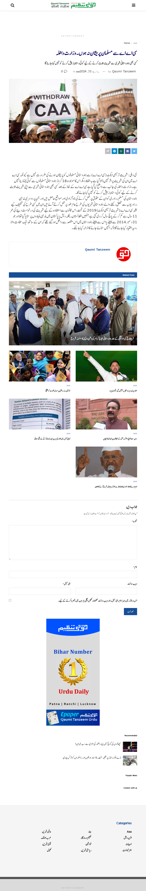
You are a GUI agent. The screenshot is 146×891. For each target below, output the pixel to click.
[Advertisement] (73, 21)
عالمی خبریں (46, 831)
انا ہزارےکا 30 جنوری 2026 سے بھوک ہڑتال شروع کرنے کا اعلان (116, 486)
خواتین (88, 844)
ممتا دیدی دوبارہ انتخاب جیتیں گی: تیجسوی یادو (123, 390)
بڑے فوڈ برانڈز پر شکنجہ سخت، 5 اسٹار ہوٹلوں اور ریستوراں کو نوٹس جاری (92, 757)
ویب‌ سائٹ (132, 583)
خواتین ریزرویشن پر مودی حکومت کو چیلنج (58, 390)
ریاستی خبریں (86, 850)
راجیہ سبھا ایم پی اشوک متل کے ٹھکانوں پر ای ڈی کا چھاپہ (120, 438)
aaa (135, 43)
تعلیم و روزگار (86, 838)
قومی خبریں (46, 844)
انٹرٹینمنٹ (127, 850)
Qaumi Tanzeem (124, 71)
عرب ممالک (46, 838)
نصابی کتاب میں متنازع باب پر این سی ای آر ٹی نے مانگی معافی (52, 438)
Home (127, 43)
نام (135, 567)
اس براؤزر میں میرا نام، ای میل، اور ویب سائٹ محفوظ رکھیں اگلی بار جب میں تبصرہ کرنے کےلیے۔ (97, 600)
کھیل (49, 850)
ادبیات (129, 844)
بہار (89, 831)
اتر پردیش (128, 838)
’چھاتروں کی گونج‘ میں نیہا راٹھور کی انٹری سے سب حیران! (98, 744)
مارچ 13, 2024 (90, 71)
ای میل (66, 583)
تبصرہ (134, 521)
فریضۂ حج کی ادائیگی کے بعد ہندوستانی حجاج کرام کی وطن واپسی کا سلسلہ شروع (102, 338)
